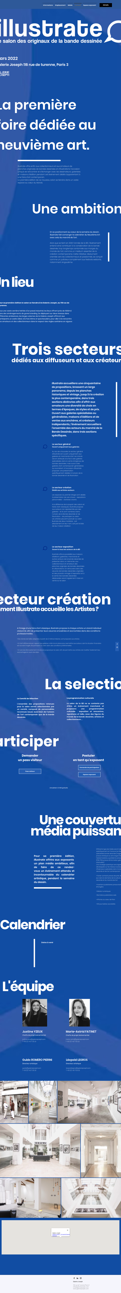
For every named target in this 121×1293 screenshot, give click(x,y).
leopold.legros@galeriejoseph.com (78, 1068)
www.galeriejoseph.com (81, 1288)
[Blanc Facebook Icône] (117, 644)
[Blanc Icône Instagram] (117, 647)
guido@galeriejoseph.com (31, 1068)
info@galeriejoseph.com (81, 1287)
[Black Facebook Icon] (74, 1278)
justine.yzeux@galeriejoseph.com (33, 1039)
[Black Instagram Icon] (81, 1278)
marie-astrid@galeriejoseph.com (77, 1039)
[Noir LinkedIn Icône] (77, 1278)
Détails (106, 5)
